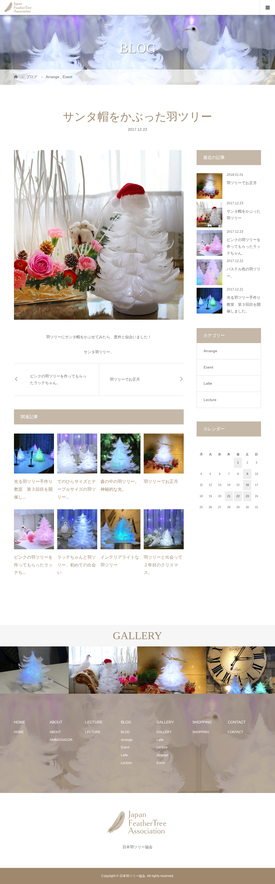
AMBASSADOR (61, 740)
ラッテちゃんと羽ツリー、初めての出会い (76, 565)
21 (228, 496)
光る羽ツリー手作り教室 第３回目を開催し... (33, 489)
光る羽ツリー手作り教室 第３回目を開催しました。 (243, 304)
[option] (34, 670)
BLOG (125, 732)
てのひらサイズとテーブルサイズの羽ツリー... (76, 489)
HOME (19, 732)
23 (247, 496)
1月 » (247, 517)
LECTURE (92, 732)
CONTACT (235, 732)
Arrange (210, 351)
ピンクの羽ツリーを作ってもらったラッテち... (33, 565)
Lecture (210, 400)
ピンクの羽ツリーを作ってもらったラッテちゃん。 (58, 379)
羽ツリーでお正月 (125, 379)
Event (208, 367)
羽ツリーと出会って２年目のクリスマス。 (163, 565)
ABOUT (55, 732)
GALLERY (164, 732)
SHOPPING (200, 732)
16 (247, 484)
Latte (208, 383)
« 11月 (210, 517)
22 (238, 496)
